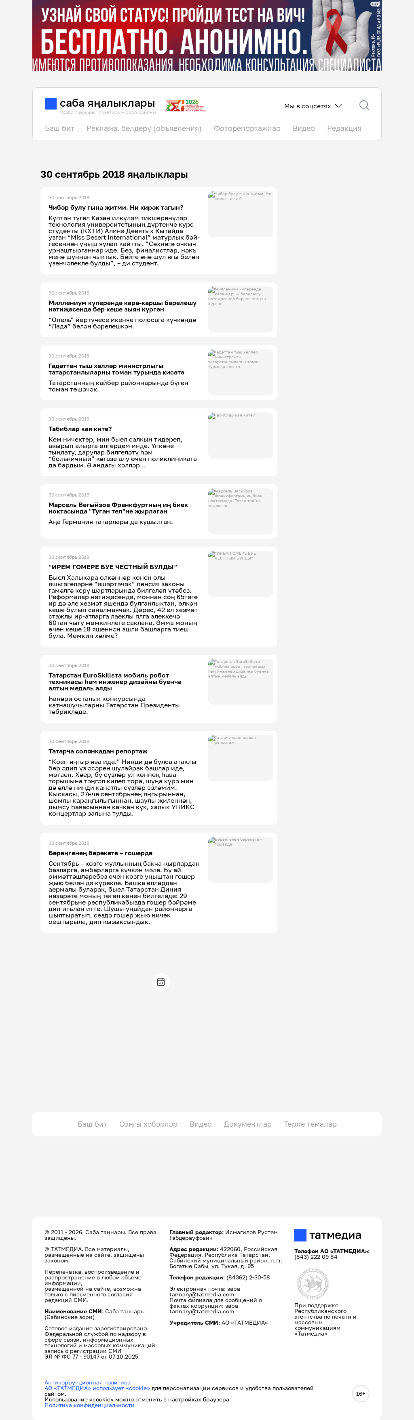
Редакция (344, 128)
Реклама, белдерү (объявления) (144, 128)
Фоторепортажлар (247, 128)
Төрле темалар (310, 1123)
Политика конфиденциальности (89, 1404)
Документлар (248, 1123)
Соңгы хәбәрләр (148, 1123)
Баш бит (59, 128)
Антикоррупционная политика (87, 1382)
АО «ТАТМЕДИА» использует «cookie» (97, 1387)
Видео (304, 128)
